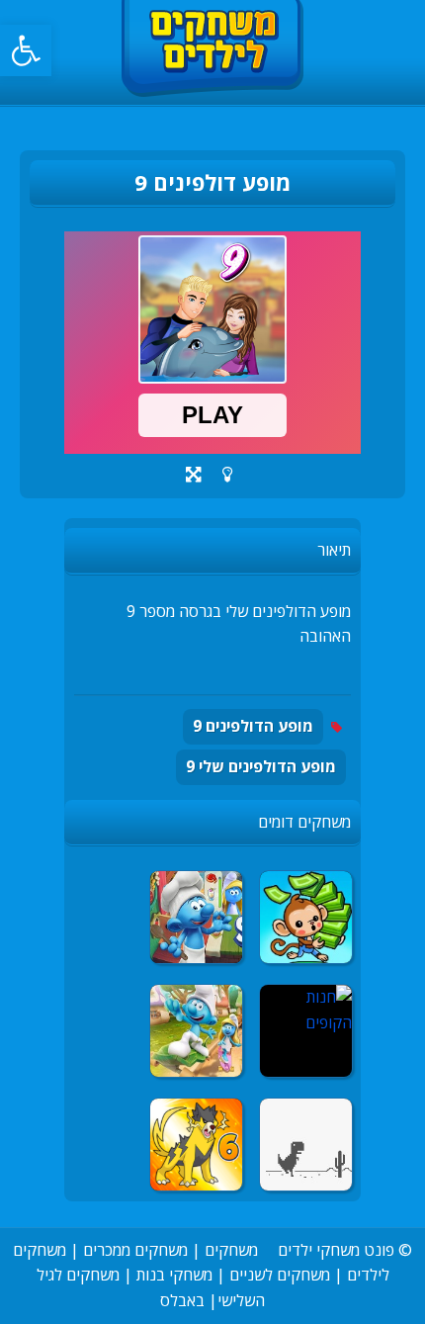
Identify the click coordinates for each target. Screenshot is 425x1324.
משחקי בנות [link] (174, 1274)
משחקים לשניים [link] (279, 1274)
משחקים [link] (231, 1250)
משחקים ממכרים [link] (135, 1250)
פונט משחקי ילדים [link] (336, 1250)
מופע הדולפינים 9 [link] (253, 726)
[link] (25, 50)
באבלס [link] (182, 1300)
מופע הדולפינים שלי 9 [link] (261, 766)
